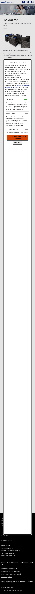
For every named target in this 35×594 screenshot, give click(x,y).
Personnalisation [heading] (12, 129)
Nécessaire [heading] (10, 99)
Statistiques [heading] (10, 113)
